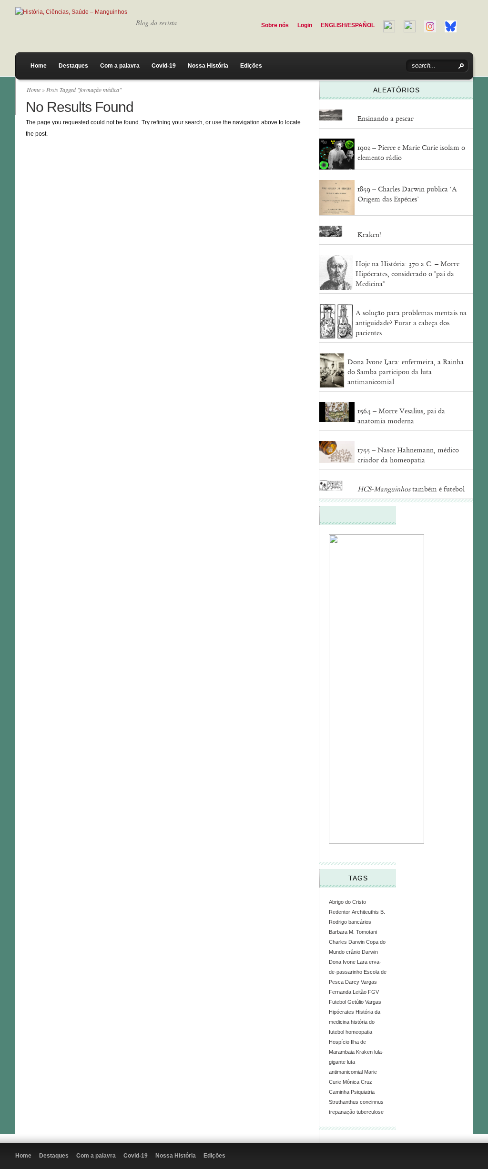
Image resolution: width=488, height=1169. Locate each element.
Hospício (339, 1042)
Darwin (370, 952)
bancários (359, 922)
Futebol (337, 1002)
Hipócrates (341, 1012)
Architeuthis (365, 912)
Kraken (364, 1052)
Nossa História (208, 65)
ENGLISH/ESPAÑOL (348, 25)
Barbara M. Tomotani (353, 932)
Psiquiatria (363, 1092)
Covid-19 (164, 65)
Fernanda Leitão (347, 992)
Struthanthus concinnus (356, 1102)
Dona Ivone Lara (348, 962)
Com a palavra (120, 65)
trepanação (342, 1112)
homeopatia (359, 1032)
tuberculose (370, 1112)
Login (304, 25)
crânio (353, 952)
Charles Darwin (347, 942)
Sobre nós (275, 25)
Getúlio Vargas (364, 1002)
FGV (373, 992)
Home (38, 65)
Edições (251, 65)
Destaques (73, 65)
